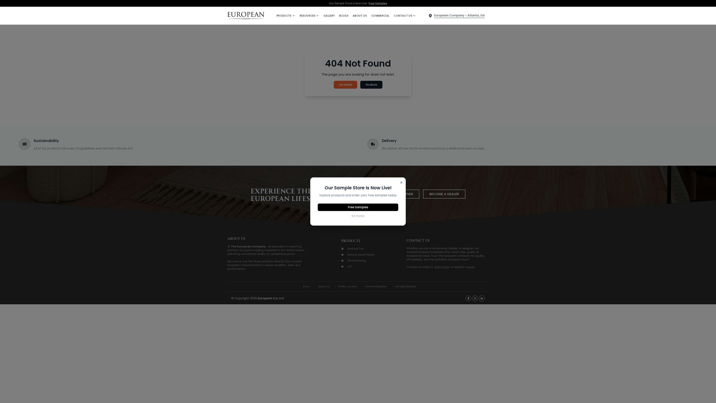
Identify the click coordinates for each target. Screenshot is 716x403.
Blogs (343, 16)
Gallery (329, 16)
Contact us (403, 16)
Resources (307, 16)
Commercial (380, 16)
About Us (360, 16)
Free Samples (358, 207)
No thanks (358, 216)
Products (284, 16)
